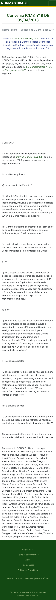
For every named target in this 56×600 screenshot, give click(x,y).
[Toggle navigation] (52, 3)
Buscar (28, 560)
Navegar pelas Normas (28, 554)
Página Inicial (28, 549)
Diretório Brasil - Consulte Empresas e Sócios (28, 578)
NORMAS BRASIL (15, 3)
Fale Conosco (28, 565)
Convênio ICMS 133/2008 (25, 38)
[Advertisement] (28, 105)
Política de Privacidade (28, 570)
